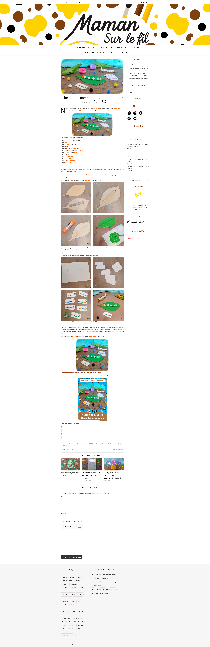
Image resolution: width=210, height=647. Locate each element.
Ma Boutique (77, 2)
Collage (64, 594)
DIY (70, 597)
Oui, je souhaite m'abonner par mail (72, 521)
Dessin (64, 597)
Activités (91, 47)
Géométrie (75, 608)
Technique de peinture (69, 635)
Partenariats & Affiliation (112, 2)
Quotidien (135, 47)
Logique (69, 445)
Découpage (65, 601)
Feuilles (103, 443)
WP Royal (71, 644)
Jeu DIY (63, 445)
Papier (64, 625)
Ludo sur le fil (79, 618)
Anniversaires (122, 47)
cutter (74, 144)
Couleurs (83, 594)
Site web (63, 513)
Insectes (117, 443)
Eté (79, 601)
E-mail (63, 505)
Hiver (73, 611)
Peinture (72, 625)
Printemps (83, 445)
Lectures (109, 47)
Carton (91, 443)
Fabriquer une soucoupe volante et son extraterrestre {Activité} (112, 475)
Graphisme (72, 604)
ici (90, 376)
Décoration (78, 597)
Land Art (78, 615)
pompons (67, 150)
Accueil (63, 2)
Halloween (65, 611)
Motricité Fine (66, 621)
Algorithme (70, 443)
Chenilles (97, 443)
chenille (90, 108)
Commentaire (64, 531)
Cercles (79, 591)
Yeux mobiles (111, 445)
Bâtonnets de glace (77, 587)
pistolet (66, 162)
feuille (66, 152)
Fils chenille (110, 443)
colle (66, 146)
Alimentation (75, 574)
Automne (65, 584)
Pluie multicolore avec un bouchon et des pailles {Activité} (91, 475)
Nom (62, 497)
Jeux (100, 47)
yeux (66, 156)
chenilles (92, 248)
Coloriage (73, 594)
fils (65, 158)
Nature (76, 621)
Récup (89, 445)
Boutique (74, 584)
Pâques (64, 628)
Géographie (65, 608)
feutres (67, 154)
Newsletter (99, 2)
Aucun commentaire (118, 449)
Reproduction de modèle (99, 445)
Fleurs (64, 604)
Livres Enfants (66, 618)
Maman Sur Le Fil (68, 449)
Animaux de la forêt (76, 577)
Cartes (64, 591)
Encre (73, 601)
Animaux (78, 443)
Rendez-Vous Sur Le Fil (88, 2)
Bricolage (84, 443)
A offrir (77, 580)
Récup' (78, 628)
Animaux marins (67, 580)
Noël (83, 621)
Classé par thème (89, 52)
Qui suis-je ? (69, 2)
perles (66, 160)
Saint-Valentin (67, 632)
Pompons (76, 445)
